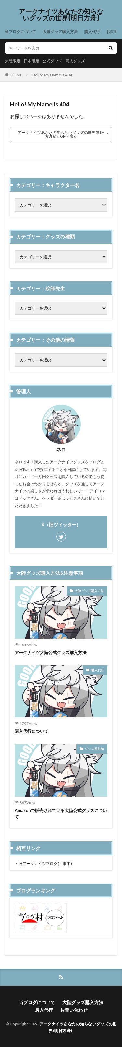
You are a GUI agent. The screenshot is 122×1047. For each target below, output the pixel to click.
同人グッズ (75, 60)
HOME (16, 74)
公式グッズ (52, 60)
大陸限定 (12, 60)
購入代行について (31, 731)
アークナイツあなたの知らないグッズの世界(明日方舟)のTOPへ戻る (61, 134)
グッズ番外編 (94, 749)
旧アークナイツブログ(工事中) (45, 863)
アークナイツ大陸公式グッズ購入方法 (51, 652)
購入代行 (92, 31)
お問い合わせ (74, 1009)
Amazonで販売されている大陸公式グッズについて (61, 813)
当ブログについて (20, 31)
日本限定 (31, 60)
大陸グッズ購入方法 (60, 31)
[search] (110, 48)
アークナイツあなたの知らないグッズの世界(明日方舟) (61, 14)
